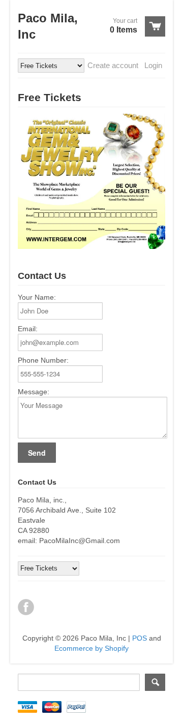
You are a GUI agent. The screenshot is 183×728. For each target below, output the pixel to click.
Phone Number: (43, 360)
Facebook (26, 607)
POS (139, 638)
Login (153, 65)
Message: (33, 392)
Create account (112, 65)
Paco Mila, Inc (48, 26)
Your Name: (37, 297)
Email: (28, 329)
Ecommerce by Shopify (91, 648)
